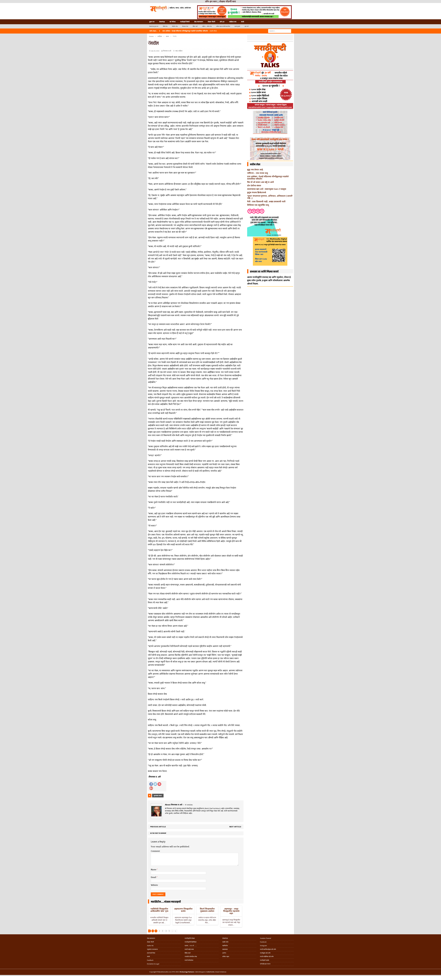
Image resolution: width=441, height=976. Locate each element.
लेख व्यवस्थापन (198, 22)
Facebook (263, 942)
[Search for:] (279, 31)
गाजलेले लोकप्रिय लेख (191, 956)
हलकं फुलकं (237, 26)
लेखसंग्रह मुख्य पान (153, 26)
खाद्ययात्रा (225, 949)
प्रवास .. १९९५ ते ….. (190, 945)
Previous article (158, 827)
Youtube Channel (265, 938)
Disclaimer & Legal (153, 964)
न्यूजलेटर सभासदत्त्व (152, 949)
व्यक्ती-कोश (225, 942)
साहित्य (160, 36)
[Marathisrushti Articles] (170, 8)
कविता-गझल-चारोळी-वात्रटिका (223, 26)
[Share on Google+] (151, 788)
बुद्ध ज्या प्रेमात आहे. (255, 169)
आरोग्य (224, 953)
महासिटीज (225, 945)
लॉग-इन (222, 22)
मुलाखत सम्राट (158, 795)
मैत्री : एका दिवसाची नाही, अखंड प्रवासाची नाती (266, 201)
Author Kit (150, 945)
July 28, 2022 (155, 51)
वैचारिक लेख (175, 26)
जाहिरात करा (232, 22)
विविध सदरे (195, 26)
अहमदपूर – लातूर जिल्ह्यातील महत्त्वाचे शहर (231, 911)
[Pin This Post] (159, 784)
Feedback (150, 960)
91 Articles (189, 805)
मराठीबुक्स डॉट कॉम (265, 953)
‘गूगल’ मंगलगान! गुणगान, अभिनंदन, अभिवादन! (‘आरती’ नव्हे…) (270, 196)
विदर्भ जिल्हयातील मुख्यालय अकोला (207, 909)
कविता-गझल (225, 956)
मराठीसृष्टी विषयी (184, 22)
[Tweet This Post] (155, 784)
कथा (176, 51)
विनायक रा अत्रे (167, 51)
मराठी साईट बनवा (189, 949)
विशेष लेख (165, 26)
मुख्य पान (151, 22)
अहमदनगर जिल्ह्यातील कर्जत (183, 909)
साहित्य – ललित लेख (207, 26)
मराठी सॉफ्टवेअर (189, 960)
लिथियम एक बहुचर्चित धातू (258, 205)
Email (154, 877)
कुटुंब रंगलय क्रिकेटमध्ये (256, 192)
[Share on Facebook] (151, 784)
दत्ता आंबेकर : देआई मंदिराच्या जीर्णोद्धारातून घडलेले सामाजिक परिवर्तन (268, 177)
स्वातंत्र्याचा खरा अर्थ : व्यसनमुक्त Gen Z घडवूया (266, 189)
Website (154, 885)
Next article (235, 827)
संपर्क (242, 22)
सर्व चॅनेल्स (172, 22)
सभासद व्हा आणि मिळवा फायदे (264, 272)
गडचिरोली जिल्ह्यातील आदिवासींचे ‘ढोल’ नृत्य (159, 909)
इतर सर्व (246, 26)
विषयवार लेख (185, 26)
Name (154, 869)
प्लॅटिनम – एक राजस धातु (257, 173)
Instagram (263, 945)
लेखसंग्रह (162, 22)
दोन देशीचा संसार (254, 185)
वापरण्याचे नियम (151, 953)
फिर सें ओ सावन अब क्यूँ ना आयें (260, 182)
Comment (155, 851)
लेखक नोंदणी (211, 22)
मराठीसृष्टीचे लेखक (190, 938)
